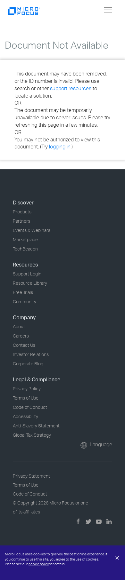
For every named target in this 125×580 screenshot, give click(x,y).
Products (22, 211)
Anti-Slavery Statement (36, 425)
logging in (60, 146)
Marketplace (25, 239)
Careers (21, 335)
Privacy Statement (31, 476)
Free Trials (23, 292)
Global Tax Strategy (32, 435)
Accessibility (25, 416)
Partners (21, 221)
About (19, 326)
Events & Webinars (31, 230)
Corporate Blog (28, 363)
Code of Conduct (30, 407)
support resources (70, 88)
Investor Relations (31, 354)
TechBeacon (25, 248)
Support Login (27, 273)
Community (24, 301)
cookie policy (39, 564)
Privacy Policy (27, 388)
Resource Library (30, 283)
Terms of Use (25, 398)
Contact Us (24, 345)
